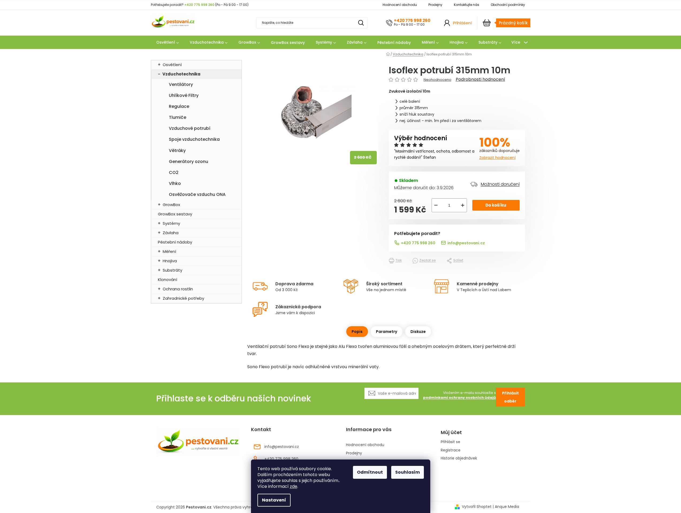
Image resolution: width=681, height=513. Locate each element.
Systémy (171, 223)
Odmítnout (370, 472)
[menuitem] (167, 43)
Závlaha (170, 232)
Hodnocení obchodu (400, 4)
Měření (169, 251)
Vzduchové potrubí (189, 128)
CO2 (173, 172)
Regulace (179, 106)
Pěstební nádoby (175, 242)
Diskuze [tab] (418, 331)
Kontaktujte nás (466, 4)
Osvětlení (172, 64)
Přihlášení (462, 23)
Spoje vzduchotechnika (194, 139)
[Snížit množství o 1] (436, 205)
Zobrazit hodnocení (497, 157)
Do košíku (495, 205)
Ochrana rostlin (178, 289)
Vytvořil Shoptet (477, 506)
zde (293, 486)
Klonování (167, 279)
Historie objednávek (459, 458)
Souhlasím (407, 472)
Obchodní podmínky (508, 4)
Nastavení (274, 500)
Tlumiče (177, 117)
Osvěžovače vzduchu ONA (197, 194)
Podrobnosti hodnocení (480, 79)
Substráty (172, 270)
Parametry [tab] (386, 331)
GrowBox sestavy (175, 214)
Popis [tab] (357, 331)
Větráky (177, 150)
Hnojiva (170, 261)
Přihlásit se (450, 441)
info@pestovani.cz (466, 243)
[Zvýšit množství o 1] (463, 205)
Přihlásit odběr (510, 397)
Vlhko (175, 183)
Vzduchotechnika (181, 74)
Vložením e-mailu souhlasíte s (459, 395)
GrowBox (171, 204)
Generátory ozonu (188, 161)
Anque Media (507, 506)
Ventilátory (181, 84)
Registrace (451, 450)
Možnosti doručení (500, 184)
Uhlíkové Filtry (184, 95)
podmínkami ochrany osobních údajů (459, 397)
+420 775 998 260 (412, 20)
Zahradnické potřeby (183, 298)
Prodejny (435, 4)
